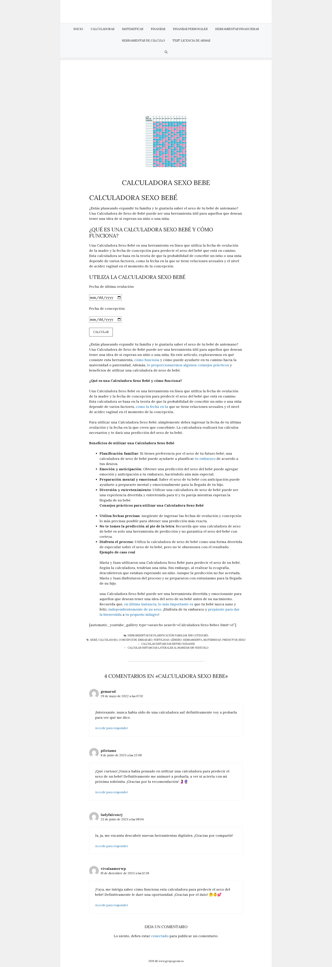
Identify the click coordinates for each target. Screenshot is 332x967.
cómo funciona (146, 360)
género (176, 640)
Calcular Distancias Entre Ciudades (168, 644)
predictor (229, 640)
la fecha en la (157, 406)
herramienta (192, 640)
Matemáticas (132, 29)
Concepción (128, 640)
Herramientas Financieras (237, 29)
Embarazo (145, 640)
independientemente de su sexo (134, 609)
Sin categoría (198, 635)
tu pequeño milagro (142, 614)
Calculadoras (102, 29)
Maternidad (212, 640)
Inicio (78, 29)
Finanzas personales (190, 29)
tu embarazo (205, 458)
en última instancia (140, 604)
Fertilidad (161, 640)
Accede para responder (111, 728)
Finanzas (158, 29)
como (141, 406)
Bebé (93, 640)
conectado (159, 936)
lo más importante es (175, 604)
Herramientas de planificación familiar (157, 635)
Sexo (242, 640)
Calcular (101, 332)
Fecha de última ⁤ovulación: (111, 286)
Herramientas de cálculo (143, 40)
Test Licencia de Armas (191, 40)
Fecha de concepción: (107, 308)
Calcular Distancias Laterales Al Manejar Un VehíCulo (168, 647)
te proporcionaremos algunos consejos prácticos (188, 365)
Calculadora (108, 640)
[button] (166, 52)
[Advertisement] (166, 87)
